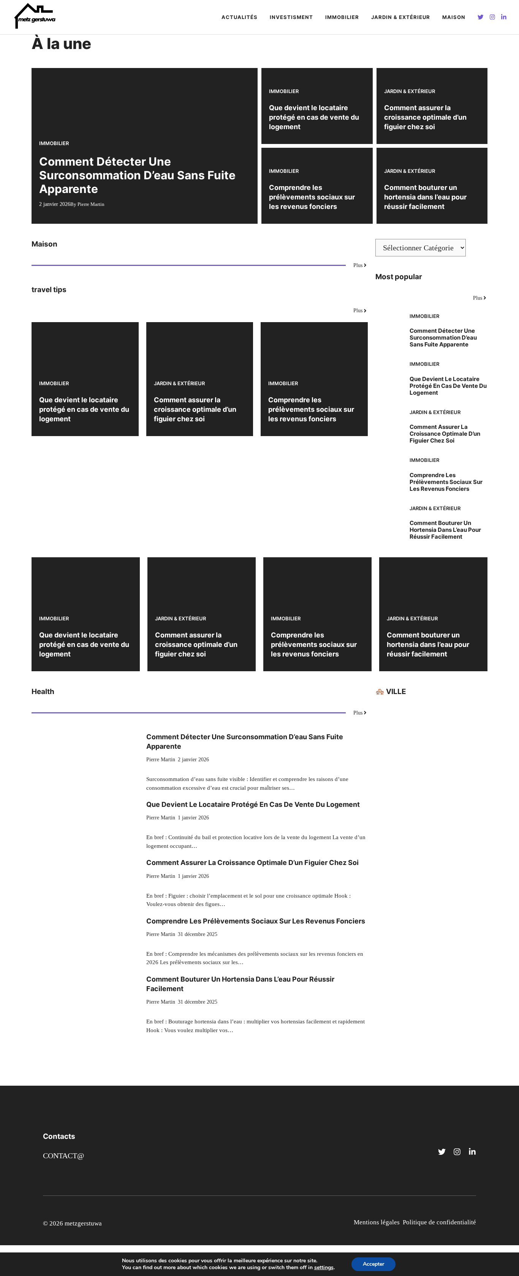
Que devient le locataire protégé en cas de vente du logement (314, 117)
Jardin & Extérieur (400, 17)
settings (324, 1267)
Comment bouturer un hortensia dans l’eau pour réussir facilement (425, 196)
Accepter (373, 1264)
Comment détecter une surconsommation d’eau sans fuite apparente (137, 175)
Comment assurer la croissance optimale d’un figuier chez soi (425, 117)
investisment (291, 17)
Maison (453, 17)
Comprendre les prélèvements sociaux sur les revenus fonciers (312, 196)
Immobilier (342, 17)
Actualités (240, 17)
